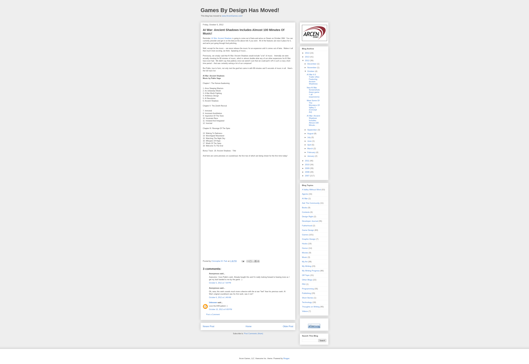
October (311, 71)
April (309, 145)
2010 (307, 164)
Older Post (288, 326)
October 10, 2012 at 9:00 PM (220, 309)
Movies (305, 253)
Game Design (308, 230)
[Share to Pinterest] (258, 261)
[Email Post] (243, 261)
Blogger (286, 358)
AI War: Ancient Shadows (221, 38)
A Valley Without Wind (311, 189)
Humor (305, 248)
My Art (304, 261)
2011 (307, 161)
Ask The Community (311, 203)
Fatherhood (307, 225)
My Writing (306, 266)
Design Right (307, 216)
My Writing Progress (311, 271)
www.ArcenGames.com (232, 16)
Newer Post (208, 326)
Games (305, 235)
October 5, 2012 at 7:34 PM (220, 283)
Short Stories (307, 298)
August (310, 133)
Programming (308, 289)
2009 (307, 168)
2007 (307, 176)
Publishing (306, 293)
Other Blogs (307, 280)
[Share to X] (253, 261)
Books (304, 207)
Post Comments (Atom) (253, 334)
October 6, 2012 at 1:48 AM (220, 297)
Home (249, 326)
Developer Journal (310, 221)
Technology (307, 302)
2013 (307, 57)
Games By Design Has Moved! (240, 10)
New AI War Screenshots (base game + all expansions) (313, 92)
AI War (305, 198)
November (312, 67)
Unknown (213, 302)
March (310, 148)
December (312, 64)
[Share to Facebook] (255, 261)
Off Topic (306, 275)
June (309, 141)
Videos (305, 311)
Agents (305, 194)
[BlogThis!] (250, 261)
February (311, 152)
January (311, 156)
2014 (307, 53)
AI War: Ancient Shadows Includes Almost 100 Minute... (313, 120)
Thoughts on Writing (311, 307)
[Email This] (247, 261)
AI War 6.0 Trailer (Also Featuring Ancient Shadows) (313, 79)
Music (304, 257)
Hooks (304, 243)
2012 (307, 60)
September (312, 130)
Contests (306, 212)
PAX (304, 284)
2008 (307, 172)
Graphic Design (308, 239)
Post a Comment (213, 314)
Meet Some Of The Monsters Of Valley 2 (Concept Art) (313, 106)
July (309, 137)
